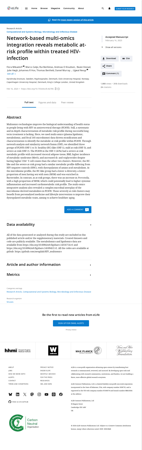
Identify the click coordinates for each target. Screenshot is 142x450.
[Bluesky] (10, 395)
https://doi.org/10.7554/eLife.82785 (37, 88)
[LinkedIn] (18, 395)
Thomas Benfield (45, 70)
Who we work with (16, 374)
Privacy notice (71, 329)
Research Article (14, 28)
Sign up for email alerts (71, 323)
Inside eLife (45, 371)
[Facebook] (61, 395)
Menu (26, 8)
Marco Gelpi (32, 67)
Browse (44, 8)
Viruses (10, 302)
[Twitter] (25, 395)
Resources (45, 381)
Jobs (10, 371)
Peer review (67, 102)
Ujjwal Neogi (79, 70)
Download (111, 58)
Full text (29, 102)
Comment (112, 74)
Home (34, 8)
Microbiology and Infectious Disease (60, 32)
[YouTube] (46, 395)
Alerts (109, 8)
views (106, 83)
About (81, 8)
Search (103, 8)
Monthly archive (48, 374)
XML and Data (46, 384)
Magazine (55, 8)
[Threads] (54, 395)
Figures (47, 102)
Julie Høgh (12, 70)
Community (69, 8)
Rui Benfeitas (46, 67)
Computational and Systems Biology (24, 32)
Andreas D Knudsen (64, 67)
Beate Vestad (83, 67)
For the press (46, 377)
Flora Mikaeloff (14, 67)
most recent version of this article (77, 20)
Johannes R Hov (27, 70)
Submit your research (125, 9)
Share (109, 66)
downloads (121, 83)
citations (106, 87)
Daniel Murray (62, 70)
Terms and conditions (18, 384)
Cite (128, 58)
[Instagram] (39, 395)
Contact (12, 381)
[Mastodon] (32, 395)
